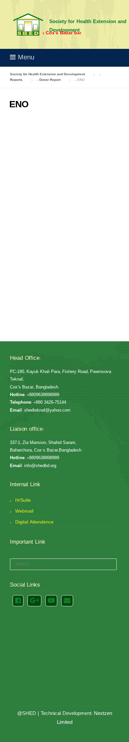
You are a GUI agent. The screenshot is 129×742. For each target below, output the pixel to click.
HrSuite (23, 500)
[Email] (67, 600)
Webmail (24, 511)
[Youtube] (51, 600)
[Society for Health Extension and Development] (28, 24)
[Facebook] (18, 600)
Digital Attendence (34, 522)
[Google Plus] (34, 600)
